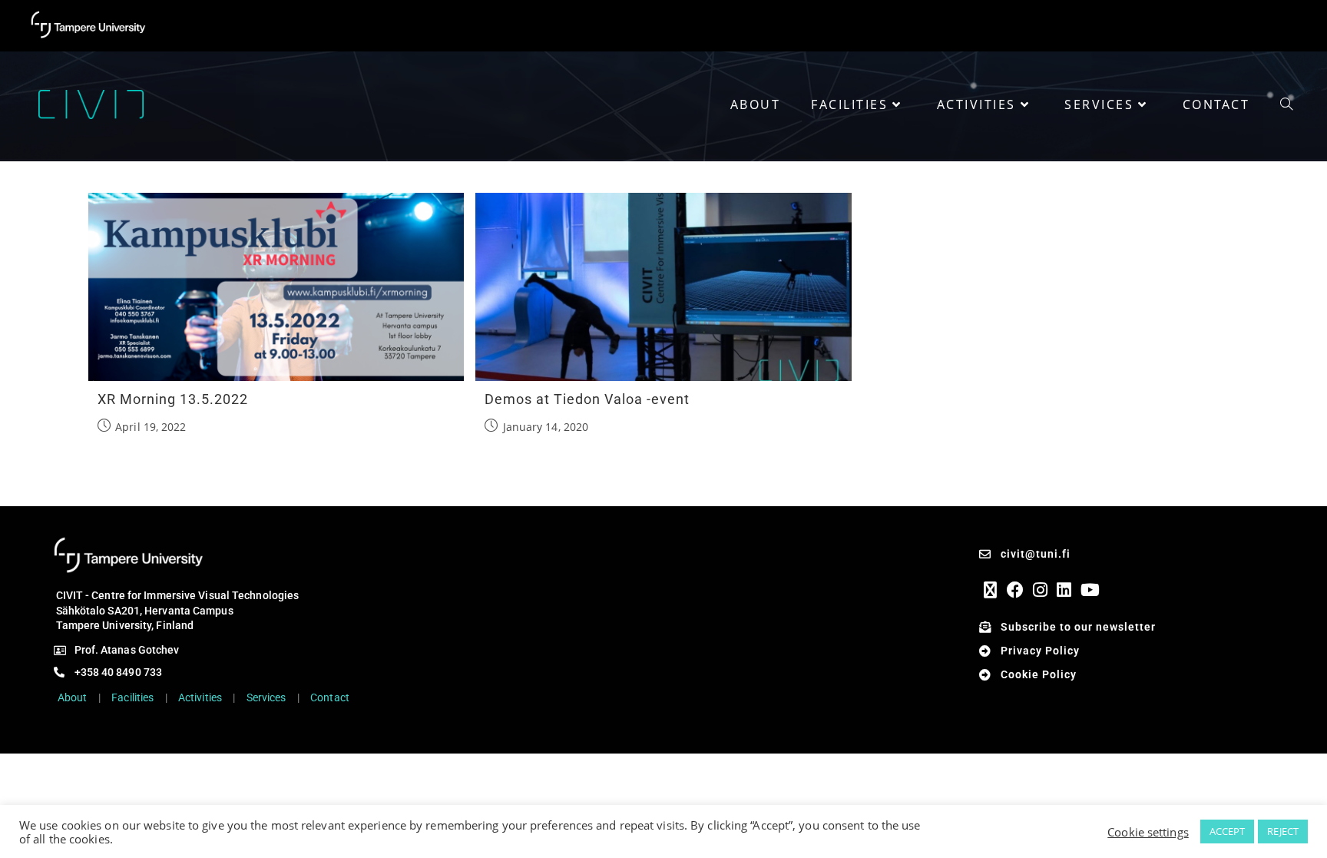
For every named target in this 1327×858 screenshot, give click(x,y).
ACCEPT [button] (1228, 831)
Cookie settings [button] (1148, 832)
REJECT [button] (1283, 831)
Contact (329, 697)
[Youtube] (1090, 589)
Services (266, 697)
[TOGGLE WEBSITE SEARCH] (1286, 104)
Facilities (132, 697)
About (73, 697)
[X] (990, 589)
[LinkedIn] (1064, 589)
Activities (200, 697)
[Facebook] (1015, 589)
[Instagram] (1040, 589)
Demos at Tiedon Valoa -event (587, 399)
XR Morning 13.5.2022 (173, 399)
